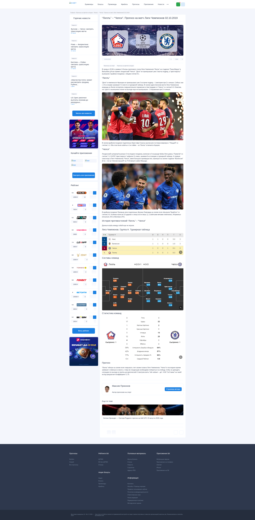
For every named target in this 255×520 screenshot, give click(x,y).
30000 (75, 234)
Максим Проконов (121, 386)
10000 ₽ (75, 197)
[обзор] (90, 193)
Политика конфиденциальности (138, 492)
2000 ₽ (75, 321)
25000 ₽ (75, 259)
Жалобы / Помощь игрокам (136, 486)
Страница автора (173, 389)
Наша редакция (133, 497)
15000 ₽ (75, 284)
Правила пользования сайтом (137, 489)
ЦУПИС (100, 459)
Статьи (130, 462)
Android (159, 465)
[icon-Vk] (109, 432)
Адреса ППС (132, 470)
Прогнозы (135, 4)
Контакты (130, 483)
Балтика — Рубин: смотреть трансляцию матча (80, 64)
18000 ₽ (75, 272)
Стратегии (131, 467)
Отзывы (100, 465)
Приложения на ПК (163, 470)
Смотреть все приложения (83, 175)
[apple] (95, 197)
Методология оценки (134, 503)
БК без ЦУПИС (103, 462)
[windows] (90, 197)
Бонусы (100, 4)
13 (84, 197)
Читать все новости (84, 113)
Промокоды (112, 4)
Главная (72, 12)
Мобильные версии (163, 459)
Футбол (71, 459)
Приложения (148, 4)
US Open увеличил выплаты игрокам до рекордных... (79, 100)
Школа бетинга (132, 459)
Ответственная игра (134, 495)
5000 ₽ (75, 222)
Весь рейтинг (83, 331)
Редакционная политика (135, 500)
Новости (161, 4)
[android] (93, 197)
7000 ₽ (75, 209)
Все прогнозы (73, 465)
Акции (100, 478)
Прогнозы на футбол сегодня (84, 12)
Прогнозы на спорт (109, 66)
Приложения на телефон (165, 462)
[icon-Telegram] (114, 432)
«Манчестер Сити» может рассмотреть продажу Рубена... (81, 82)
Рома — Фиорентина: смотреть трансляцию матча (80, 46)
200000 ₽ (76, 297)
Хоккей (71, 462)
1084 (176, 59)
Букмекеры (89, 4)
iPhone (159, 467)
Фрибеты (124, 4)
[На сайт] (94, 193)
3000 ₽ (75, 246)
